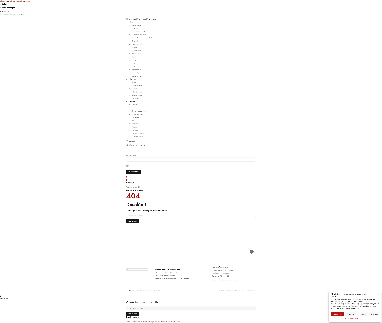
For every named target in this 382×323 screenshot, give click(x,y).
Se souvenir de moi (133, 166)
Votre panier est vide (133, 187)
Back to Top (4, 299)
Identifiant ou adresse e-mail (135, 145)
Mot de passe (131, 156)
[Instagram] (246, 252)
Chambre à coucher (137, 321)
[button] (378, 295)
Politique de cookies (353, 318)
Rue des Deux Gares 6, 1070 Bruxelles (175, 278)
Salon (128, 321)
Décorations (164, 321)
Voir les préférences (369, 314)
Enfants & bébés (174, 321)
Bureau (157, 321)
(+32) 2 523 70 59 (170, 273)
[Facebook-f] (240, 252)
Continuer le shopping (134, 190)
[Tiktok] (252, 252)
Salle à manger (149, 321)
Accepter (337, 314)
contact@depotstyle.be (167, 275)
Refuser (352, 314)
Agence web (151, 290)
